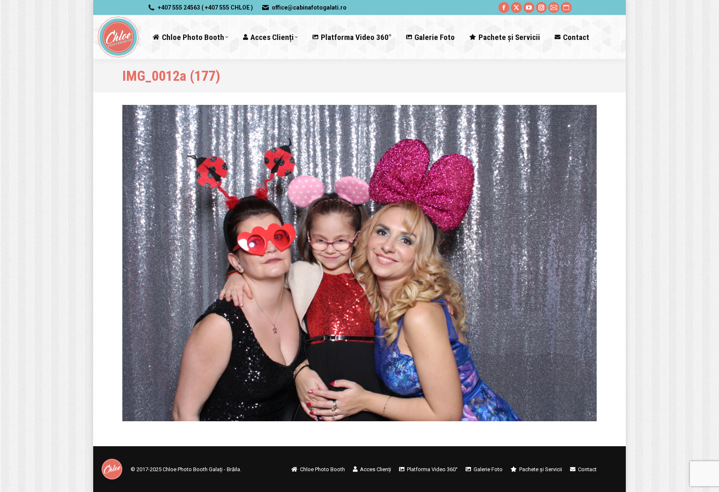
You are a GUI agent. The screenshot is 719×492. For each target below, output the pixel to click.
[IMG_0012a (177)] (359, 263)
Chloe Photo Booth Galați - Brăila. (202, 469)
